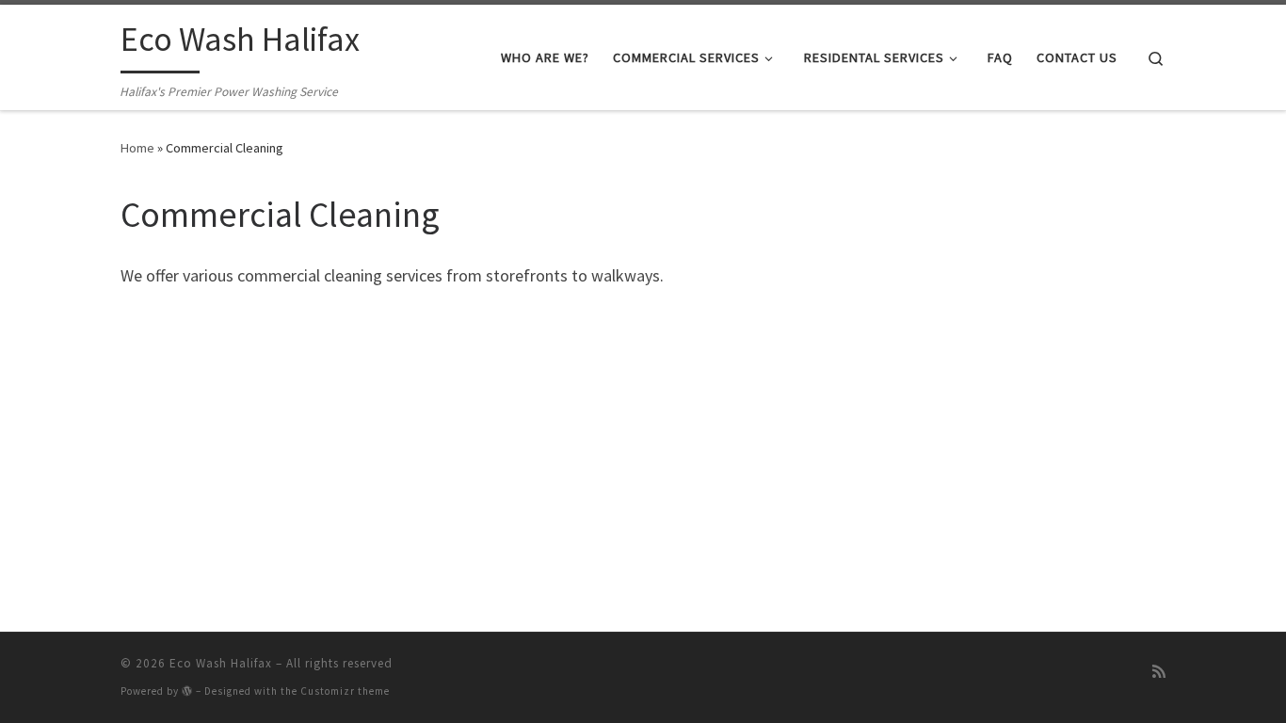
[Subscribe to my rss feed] (1158, 671)
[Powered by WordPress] (187, 690)
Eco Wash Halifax (220, 663)
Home (137, 147)
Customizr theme (345, 691)
